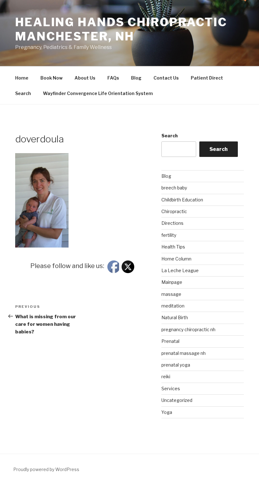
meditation (172, 305)
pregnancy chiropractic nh (188, 329)
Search (23, 93)
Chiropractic (174, 211)
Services (170, 388)
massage (171, 294)
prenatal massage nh (183, 353)
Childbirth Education (182, 199)
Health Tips (173, 246)
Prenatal (170, 341)
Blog (136, 78)
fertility (168, 235)
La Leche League (180, 270)
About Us (85, 78)
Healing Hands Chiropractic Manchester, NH (121, 29)
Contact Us (166, 78)
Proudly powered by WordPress (46, 469)
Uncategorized (176, 400)
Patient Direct (207, 78)
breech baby (174, 187)
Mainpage (171, 282)
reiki (165, 376)
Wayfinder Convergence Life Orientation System (98, 93)
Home (21, 78)
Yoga (166, 412)
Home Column (176, 258)
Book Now (51, 78)
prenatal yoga (175, 364)
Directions (172, 223)
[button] (42, 200)
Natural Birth (174, 317)
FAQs (113, 78)
